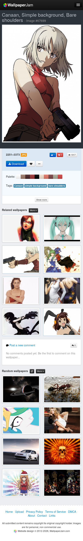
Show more (41, 199)
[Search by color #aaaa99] (55, 177)
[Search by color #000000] (37, 177)
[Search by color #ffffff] (18, 177)
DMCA (72, 512)
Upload (19, 512)
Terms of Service (55, 512)
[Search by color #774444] (50, 177)
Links (52, 515)
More (33, 210)
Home (9, 512)
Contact (42, 515)
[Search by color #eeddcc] (41, 177)
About (31, 515)
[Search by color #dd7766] (46, 177)
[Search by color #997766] (23, 177)
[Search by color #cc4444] (60, 177)
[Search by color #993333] (32, 177)
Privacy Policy (34, 512)
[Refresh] (32, 371)
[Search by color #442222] (27, 177)
